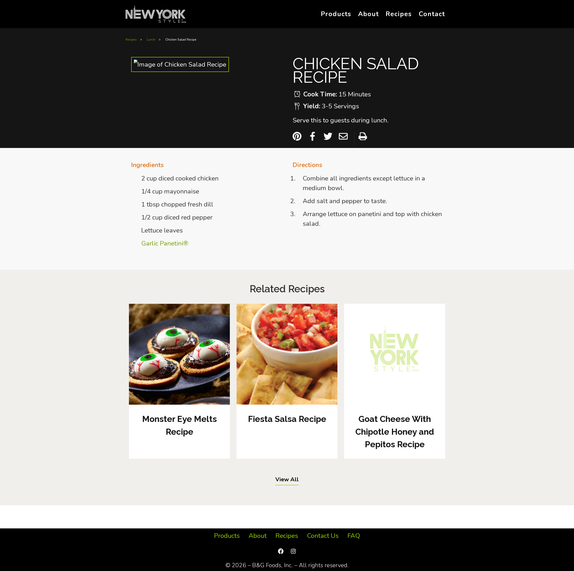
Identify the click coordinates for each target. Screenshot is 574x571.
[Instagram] (293, 551)
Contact (432, 14)
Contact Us (323, 535)
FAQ (354, 535)
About (368, 14)
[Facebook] (281, 551)
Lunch (151, 39)
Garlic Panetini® (164, 243)
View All (287, 479)
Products (336, 14)
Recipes (399, 14)
